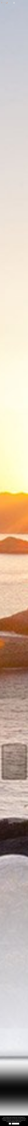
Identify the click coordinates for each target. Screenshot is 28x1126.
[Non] (26, 1121)
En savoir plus (15, 1123)
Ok (10, 1123)
